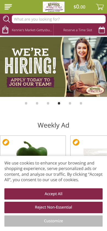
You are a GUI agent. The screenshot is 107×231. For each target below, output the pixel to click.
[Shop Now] (8, 7)
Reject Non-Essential (53, 207)
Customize (53, 221)
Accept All (54, 194)
